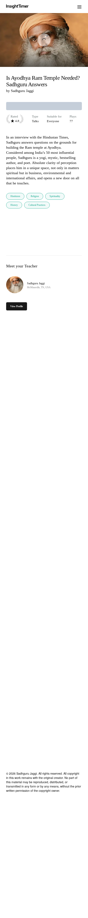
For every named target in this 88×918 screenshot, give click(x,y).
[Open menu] (79, 6)
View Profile (16, 306)
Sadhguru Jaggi (22, 91)
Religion (35, 196)
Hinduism (15, 196)
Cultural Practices (36, 205)
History (14, 205)
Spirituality (55, 196)
